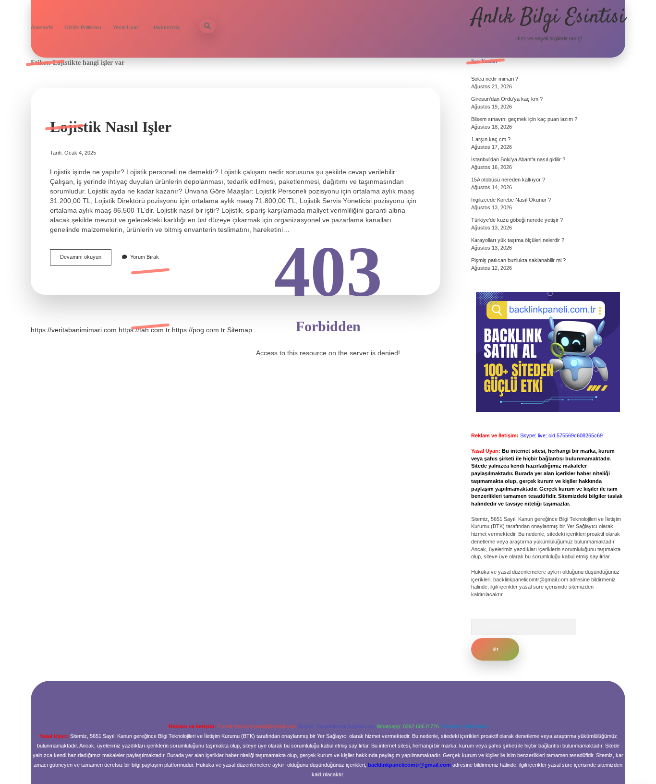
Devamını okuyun (85, 259)
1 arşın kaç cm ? (490, 139)
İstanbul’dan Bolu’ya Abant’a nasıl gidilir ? (518, 159)
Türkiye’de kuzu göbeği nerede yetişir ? (517, 220)
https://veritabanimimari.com (74, 330)
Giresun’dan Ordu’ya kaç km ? (507, 99)
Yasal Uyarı (126, 27)
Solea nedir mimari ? (494, 79)
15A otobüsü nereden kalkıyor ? (508, 179)
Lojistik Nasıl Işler (110, 126)
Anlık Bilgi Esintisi (548, 17)
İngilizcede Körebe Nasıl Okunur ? (511, 200)
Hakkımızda (165, 27)
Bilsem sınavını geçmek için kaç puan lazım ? (524, 119)
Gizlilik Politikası (82, 27)
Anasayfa (42, 27)
